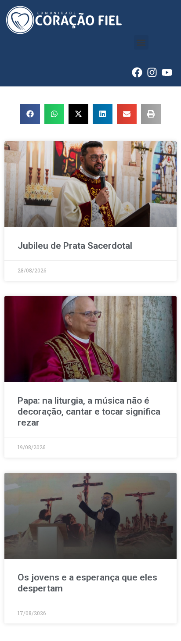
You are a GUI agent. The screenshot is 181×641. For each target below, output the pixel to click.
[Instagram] (152, 72)
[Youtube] (167, 72)
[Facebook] (137, 72)
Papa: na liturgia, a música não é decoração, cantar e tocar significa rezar (89, 411)
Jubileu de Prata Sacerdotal (75, 245)
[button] (141, 42)
